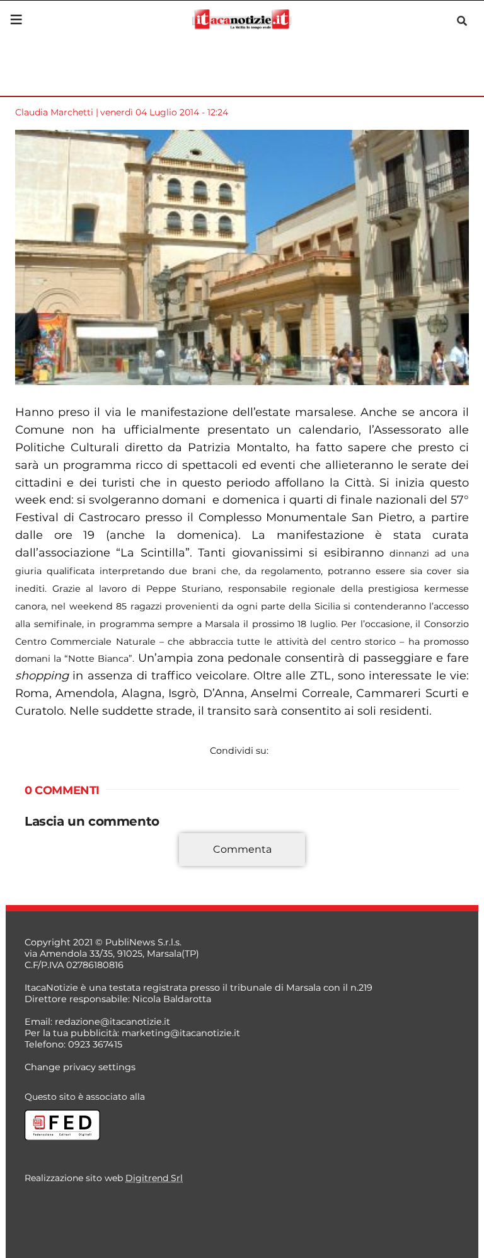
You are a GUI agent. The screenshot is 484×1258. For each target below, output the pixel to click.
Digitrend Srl (154, 1178)
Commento (51, 856)
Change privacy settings (80, 1067)
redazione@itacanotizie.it (112, 1021)
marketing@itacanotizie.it (181, 1033)
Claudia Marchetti (54, 112)
